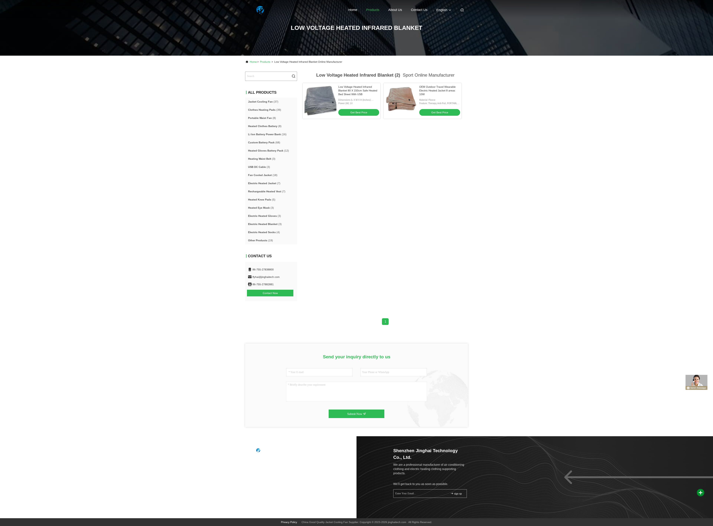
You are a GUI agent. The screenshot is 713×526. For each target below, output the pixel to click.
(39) (264, 109)
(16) (267, 134)
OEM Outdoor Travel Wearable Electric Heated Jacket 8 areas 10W (437, 90)
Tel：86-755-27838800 (265, 460)
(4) (264, 232)
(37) (263, 101)
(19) (260, 240)
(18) (262, 175)
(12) (268, 150)
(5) (261, 199)
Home (352, 10)
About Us (395, 10)
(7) (264, 183)
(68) (264, 142)
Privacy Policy (289, 522)
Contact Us (419, 10)
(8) (262, 117)
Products (372, 10)
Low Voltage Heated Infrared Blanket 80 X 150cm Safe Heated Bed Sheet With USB (357, 90)
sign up (457, 493)
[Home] (260, 9)
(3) (261, 158)
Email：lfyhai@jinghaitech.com (269, 467)
